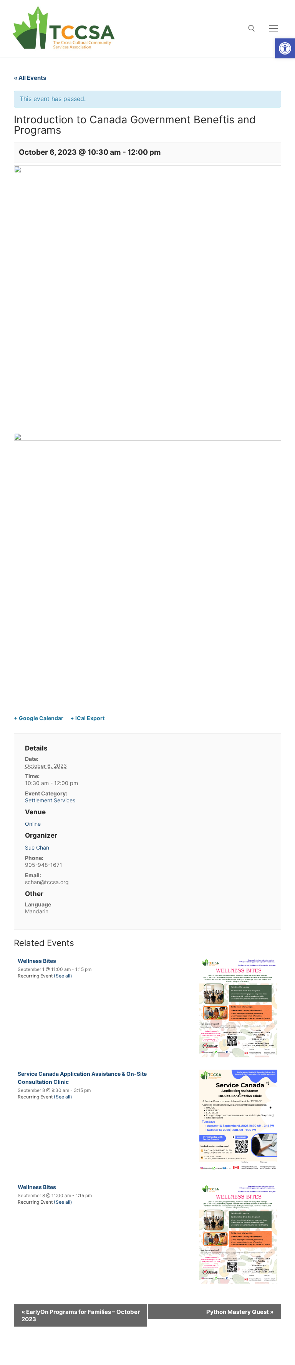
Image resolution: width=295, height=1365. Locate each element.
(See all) (63, 976)
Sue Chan (37, 847)
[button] (285, 48)
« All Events (30, 77)
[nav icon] (273, 28)
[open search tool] (251, 28)
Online (33, 823)
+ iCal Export (87, 718)
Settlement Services (50, 800)
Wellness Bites (37, 960)
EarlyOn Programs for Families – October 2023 (81, 1315)
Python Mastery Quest (239, 1311)
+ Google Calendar (38, 718)
